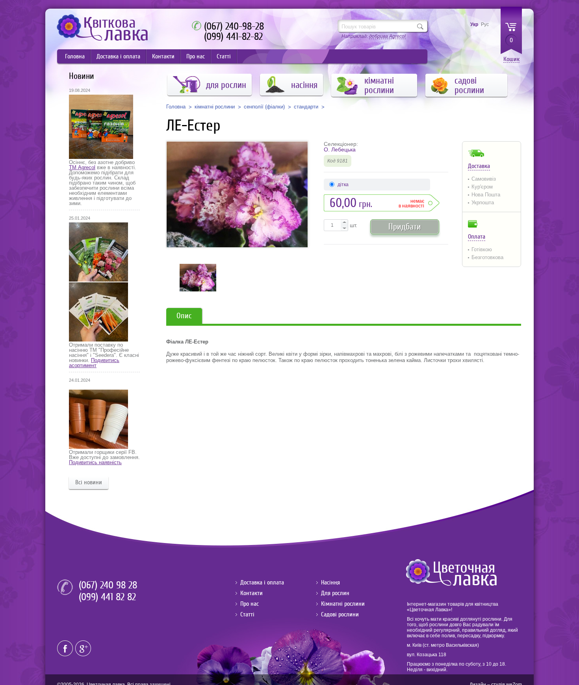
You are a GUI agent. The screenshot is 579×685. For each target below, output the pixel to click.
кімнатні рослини (215, 107)
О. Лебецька (340, 149)
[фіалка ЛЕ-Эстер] (237, 194)
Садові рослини (340, 614)
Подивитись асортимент (94, 362)
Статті (224, 56)
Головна (75, 56)
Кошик (511, 59)
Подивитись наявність (95, 462)
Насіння (330, 582)
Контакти (163, 56)
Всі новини (88, 482)
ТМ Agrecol (82, 167)
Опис (184, 315)
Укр (474, 24)
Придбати (404, 226)
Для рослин (335, 593)
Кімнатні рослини (343, 603)
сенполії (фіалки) (264, 107)
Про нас (195, 56)
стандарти (306, 107)
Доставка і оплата (118, 56)
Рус (485, 24)
